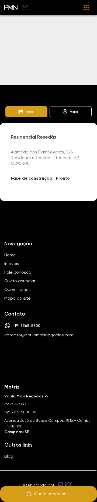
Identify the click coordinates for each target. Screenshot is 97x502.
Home (9, 91)
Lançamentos (34, 91)
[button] (26, 111)
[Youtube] (54, 351)
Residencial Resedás (68, 91)
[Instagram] (39, 351)
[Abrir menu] (86, 7)
